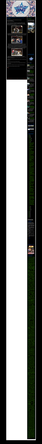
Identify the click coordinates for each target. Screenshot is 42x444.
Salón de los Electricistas (31, 414)
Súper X (30, 424)
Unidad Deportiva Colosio (30, 431)
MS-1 (32, 384)
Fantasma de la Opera (33, 337)
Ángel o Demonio (33, 260)
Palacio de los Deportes (30, 388)
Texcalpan (34, 426)
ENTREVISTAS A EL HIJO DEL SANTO (31, 325)
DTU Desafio (33, 306)
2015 (29, 212)
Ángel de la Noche (30, 260)
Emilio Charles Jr (29, 314)
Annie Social (32, 261)
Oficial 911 (34, 386)
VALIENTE (32, 434)
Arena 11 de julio (33, 262)
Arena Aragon (29, 264)
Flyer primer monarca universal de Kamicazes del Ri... (32, 191)
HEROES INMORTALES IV (30, 350)
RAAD (29, 408)
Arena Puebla (33, 272)
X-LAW (32, 436)
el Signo (29, 313)
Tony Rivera (32, 427)
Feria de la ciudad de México (31, 338)
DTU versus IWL (31, 308)
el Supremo (31, 313)
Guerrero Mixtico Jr (32, 346)
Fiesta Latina (29, 339)
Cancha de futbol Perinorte (32, 283)
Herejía (28, 349)
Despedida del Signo (29, 301)
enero (29, 210)
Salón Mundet (29, 415)
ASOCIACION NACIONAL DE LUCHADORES (31, 275)
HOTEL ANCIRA (31, 353)
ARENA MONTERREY (33, 270)
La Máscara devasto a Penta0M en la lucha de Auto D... (31, 166)
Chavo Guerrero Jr (31, 287)
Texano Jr (32, 426)
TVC (29, 430)
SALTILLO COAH (33, 416)
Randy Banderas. (33, 408)
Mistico (30, 382)
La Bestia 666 (30, 359)
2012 (29, 214)
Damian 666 (29, 298)
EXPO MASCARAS (33, 335)
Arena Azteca (32, 264)
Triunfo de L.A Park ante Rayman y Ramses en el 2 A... (31, 195)
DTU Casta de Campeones (30, 306)
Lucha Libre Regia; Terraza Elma (31, 371)
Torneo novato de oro (33, 428)
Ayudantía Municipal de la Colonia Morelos (31, 279)
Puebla (31, 407)
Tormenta (34, 427)
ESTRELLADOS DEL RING (32, 332)
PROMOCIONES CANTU (31, 403)
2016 (29, 211)
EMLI (32, 314)
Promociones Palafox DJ (32, 405)
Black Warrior (34, 281)
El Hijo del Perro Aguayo (31, 311)
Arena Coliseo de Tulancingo (30, 266)
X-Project (34, 436)
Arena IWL (29, 268)
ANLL (30, 261)
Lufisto (30, 376)
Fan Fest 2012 (29, 337)
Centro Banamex (31, 286)
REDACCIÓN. (29, 409)
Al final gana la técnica (31, 155)
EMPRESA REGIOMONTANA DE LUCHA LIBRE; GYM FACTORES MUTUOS (31, 315)
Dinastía (28, 302)
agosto (29, 141)
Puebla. (33, 407)
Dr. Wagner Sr (29, 303)
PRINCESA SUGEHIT (33, 400)
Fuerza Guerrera (29, 340)
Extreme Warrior (29, 336)
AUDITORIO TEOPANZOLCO (31, 278)
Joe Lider (34, 356)
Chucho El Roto (31, 288)
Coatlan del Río (31, 290)
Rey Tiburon (29, 412)
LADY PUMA (31, 362)
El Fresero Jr (33, 310)
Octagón (30, 386)
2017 (29, 137)
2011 (29, 215)
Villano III (30, 435)
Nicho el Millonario (29, 385)
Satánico (30, 418)
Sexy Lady (33, 419)
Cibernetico (34, 288)
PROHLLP (30, 402)
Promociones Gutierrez (33, 402)
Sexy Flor (30, 419)
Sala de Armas (30, 413)
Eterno (28, 333)
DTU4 (34, 308)
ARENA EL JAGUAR (29, 267)
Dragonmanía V (33, 304)
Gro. (29, 345)
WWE (29, 436)
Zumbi (34, 437)
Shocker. (34, 420)
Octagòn (32, 386)
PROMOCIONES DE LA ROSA (31, 404)
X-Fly (30, 436)
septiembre (30, 140)
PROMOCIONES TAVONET (30, 406)
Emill (31, 314)
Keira (31, 358)
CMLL (29, 290)
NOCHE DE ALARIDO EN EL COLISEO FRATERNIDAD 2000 (32, 198)
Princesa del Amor (29, 400)
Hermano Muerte (30, 349)
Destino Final (32, 301)
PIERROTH (29, 394)
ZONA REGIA (31, 437)
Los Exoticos (33, 365)
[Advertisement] (12, 73)
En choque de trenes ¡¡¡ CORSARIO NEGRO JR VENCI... (31, 186)
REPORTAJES (29, 410)
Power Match (31, 399)
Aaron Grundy (31, 258)
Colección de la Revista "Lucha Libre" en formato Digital (32, 113)
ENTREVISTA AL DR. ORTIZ (30, 324)
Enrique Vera (32, 316)
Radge (31, 408)
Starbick (34, 422)
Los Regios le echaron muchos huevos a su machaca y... (31, 145)
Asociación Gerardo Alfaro (30, 275)
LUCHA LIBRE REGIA (30, 370)
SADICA (28, 413)
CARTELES (31, 285)
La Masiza (33, 361)
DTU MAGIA (33, 307)
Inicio (17, 78)
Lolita (30, 364)
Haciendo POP (29, 348)
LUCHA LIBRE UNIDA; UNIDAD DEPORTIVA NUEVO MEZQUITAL (31, 373)
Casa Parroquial (33, 285)
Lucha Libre (34, 366)
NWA (29, 386)
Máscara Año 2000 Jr (30, 379)
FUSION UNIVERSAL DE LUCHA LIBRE (31, 341)
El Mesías (29, 312)
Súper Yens (32, 424)
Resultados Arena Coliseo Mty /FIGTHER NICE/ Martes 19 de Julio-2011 (31, 118)
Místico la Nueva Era (33, 382)
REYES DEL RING (31, 412)
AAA (34, 257)
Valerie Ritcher (30, 434)
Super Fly (34, 423)
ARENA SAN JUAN (30, 273)
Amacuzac (32, 259)
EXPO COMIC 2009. (32, 333)
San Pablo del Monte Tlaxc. (30, 417)
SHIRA (30, 420)
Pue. (30, 407)
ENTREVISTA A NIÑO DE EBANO (31, 322)
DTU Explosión (31, 307)
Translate (32, 126)
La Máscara (31, 361)
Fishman (33, 339)
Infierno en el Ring (32, 354)
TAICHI (34, 424)
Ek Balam (30, 309)
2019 (29, 135)
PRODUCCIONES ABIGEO (31, 401)
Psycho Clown (29, 407)
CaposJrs (34, 284)
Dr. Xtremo (34, 303)
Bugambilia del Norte (30, 282)
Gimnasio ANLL (33, 342)
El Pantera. (34, 312)
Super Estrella (31, 423)
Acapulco (33, 258)
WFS (28, 436)
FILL (31, 339)
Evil (29, 333)
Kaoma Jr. (34, 357)
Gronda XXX (31, 345)
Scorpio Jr (34, 418)
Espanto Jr (32, 329)
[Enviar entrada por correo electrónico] (7, 67)
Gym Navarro (32, 347)
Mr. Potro (30, 384)
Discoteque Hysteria (31, 302)
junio (29, 206)
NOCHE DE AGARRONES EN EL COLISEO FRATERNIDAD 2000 (32, 172)
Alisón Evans (30, 259)
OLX (32, 387)
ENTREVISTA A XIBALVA (32, 323)
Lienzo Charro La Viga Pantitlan (32, 363)
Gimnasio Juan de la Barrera (32, 343)
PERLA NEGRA (29, 392)
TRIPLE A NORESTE (30, 429)
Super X (28, 424)
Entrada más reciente (9, 78)
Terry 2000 (30, 426)
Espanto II (30, 329)
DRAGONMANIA (29, 304)
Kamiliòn (32, 357)
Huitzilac (34, 353)
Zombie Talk (29, 437)
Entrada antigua (24, 78)
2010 (29, 216)
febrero (30, 209)
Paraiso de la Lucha (33, 390)
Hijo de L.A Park (31, 351)
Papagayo (30, 390)
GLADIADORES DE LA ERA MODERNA (31, 344)
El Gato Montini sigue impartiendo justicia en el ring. (32, 89)
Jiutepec (32, 356)
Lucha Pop (29, 374)
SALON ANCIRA (33, 413)
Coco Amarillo (34, 290)
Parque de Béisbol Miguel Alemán (32, 391)
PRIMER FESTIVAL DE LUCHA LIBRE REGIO (31, 399)
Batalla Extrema (33, 280)
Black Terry (31, 281)
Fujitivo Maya (32, 340)
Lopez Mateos (32, 364)
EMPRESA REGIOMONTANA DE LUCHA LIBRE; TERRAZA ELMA (31, 316)
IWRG (29, 355)
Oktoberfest (29, 387)
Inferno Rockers (29, 354)
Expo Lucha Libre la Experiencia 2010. (31, 334)
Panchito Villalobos (29, 389)
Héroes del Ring (33, 349)
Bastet (31, 280)
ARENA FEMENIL (33, 267)
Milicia (34, 381)
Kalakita (30, 357)
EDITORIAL (29, 309)
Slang (30, 421)
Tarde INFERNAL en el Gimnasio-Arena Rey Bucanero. (31, 149)
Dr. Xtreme (32, 303)
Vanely (34, 434)
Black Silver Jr (29, 281)
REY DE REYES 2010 (31, 411)
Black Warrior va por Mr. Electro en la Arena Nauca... (31, 184)
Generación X (30, 342)
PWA (34, 407)
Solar (31, 421)
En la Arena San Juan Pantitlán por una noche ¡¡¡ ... (31, 161)
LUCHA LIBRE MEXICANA (30, 369)
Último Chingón (32, 430)
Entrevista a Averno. (30, 317)
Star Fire (32, 422)
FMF (34, 339)
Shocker (32, 420)
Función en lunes (30, 150)
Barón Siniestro (30, 280)
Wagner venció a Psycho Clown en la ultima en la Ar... (31, 147)
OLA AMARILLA (31, 387)
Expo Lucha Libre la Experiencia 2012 (31, 335)
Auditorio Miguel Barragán (30, 277)
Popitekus (28, 399)
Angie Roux (29, 261)
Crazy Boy (32, 297)
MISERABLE (29, 382)
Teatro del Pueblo (29, 425)
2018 (29, 136)
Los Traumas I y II (31, 366)
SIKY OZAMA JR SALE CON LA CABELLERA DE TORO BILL (32, 174)
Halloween (32, 348)
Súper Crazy (29, 423)
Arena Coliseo (30, 265)
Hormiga (28, 353)
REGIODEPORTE (33, 409)
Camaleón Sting (33, 282)
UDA (30, 430)
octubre (30, 139)
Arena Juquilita (31, 268)
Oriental (34, 387)
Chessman (34, 287)
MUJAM (34, 384)
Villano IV (32, 435)
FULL (34, 340)
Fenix (28, 338)
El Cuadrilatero (30, 310)
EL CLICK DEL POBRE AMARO (31, 309)
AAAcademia (29, 258)
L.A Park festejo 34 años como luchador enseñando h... (31, 204)
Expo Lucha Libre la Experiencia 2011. (31, 334)
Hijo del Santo (31, 352)
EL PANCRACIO (31, 312)
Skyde (29, 421)
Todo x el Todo (29, 427)
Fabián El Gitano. (33, 336)
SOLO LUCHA (33, 421)
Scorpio (32, 418)
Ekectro (32, 309)
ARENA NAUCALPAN (30, 271)
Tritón (28, 430)
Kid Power (33, 358)
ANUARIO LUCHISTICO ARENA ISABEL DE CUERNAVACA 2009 (31, 262)
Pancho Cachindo (33, 389)
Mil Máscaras (32, 381)
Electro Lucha (33, 313)
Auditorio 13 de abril (29, 276)
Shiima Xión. (29, 420)
